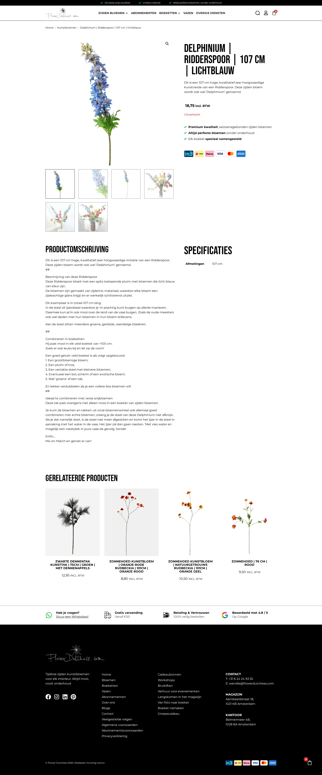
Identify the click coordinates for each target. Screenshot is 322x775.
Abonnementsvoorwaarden (122, 730)
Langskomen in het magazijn (179, 697)
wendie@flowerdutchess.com (251, 683)
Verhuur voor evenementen (179, 691)
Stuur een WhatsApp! (72, 616)
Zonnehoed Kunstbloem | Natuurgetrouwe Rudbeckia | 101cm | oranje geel (190, 566)
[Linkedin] (65, 697)
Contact (108, 713)
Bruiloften (165, 685)
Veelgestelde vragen (117, 719)
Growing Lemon (95, 762)
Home (49, 27)
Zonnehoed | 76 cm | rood (249, 563)
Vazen (106, 691)
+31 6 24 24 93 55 (241, 679)
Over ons (108, 702)
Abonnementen (114, 697)
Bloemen (109, 680)
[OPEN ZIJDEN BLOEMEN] (126, 13)
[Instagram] (56, 697)
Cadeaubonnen (169, 674)
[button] (167, 43)
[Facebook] (48, 697)
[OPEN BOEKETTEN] (179, 13)
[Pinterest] (73, 697)
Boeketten (110, 685)
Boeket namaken (171, 708)
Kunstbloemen (66, 27)
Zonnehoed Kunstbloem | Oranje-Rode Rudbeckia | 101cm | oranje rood (131, 566)
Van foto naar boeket (173, 702)
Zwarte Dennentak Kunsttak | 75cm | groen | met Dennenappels (72, 565)
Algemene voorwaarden (120, 725)
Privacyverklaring (114, 736)
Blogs (106, 708)
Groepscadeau (168, 713)
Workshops (166, 680)
